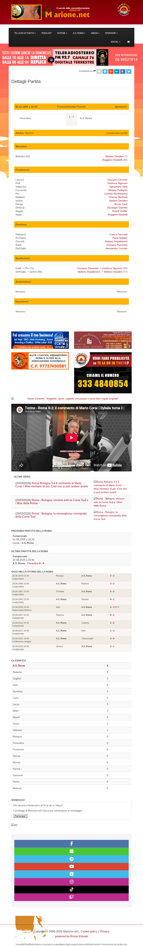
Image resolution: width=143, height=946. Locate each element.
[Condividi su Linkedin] (116, 71)
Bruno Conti (120, 204)
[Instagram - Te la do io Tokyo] (71, 882)
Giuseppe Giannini (117, 207)
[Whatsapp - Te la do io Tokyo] (71, 851)
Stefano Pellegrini (117, 190)
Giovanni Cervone (117, 179)
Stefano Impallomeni (116, 241)
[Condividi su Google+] (111, 71)
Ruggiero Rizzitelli (112, 159)
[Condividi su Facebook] (122, 71)
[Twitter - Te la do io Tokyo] (71, 874)
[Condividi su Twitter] (128, 71)
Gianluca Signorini (117, 183)
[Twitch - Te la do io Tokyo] (71, 897)
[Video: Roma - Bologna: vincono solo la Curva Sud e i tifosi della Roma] (111, 502)
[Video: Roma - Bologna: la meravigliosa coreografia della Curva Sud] (111, 515)
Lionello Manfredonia (115, 193)
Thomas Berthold (117, 197)
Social (115, 42)
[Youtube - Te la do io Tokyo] (71, 867)
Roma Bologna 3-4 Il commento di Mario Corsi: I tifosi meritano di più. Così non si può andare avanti (51, 485)
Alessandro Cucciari (116, 248)
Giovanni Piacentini (116, 244)
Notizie (61, 33)
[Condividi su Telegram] (105, 71)
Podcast (47, 33)
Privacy (105, 931)
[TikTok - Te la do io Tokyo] (71, 889)
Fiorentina (32, 563)
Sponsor (110, 33)
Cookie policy (89, 931)
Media (94, 33)
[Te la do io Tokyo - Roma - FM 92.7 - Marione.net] (61, 12)
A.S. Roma (78, 33)
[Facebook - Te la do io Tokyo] (71, 844)
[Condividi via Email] (99, 71)
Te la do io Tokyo (24, 33)
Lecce (16, 542)
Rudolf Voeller (119, 211)
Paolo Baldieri (119, 237)
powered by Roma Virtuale (71, 936)
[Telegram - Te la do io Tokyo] (71, 859)
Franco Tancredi (118, 234)
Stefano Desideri (114, 156)
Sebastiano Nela (118, 186)
